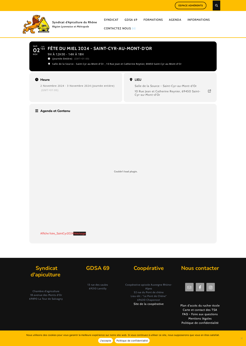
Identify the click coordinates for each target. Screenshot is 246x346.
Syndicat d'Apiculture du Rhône (74, 22)
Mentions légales (200, 318)
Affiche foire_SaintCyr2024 (56, 233)
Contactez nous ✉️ (120, 28)
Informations (198, 19)
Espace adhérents (190, 5)
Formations (153, 19)
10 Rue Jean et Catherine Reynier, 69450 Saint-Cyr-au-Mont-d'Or (167, 93)
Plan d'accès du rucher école (200, 305)
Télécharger (79, 233)
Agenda (175, 19)
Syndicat (111, 19)
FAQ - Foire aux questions (200, 314)
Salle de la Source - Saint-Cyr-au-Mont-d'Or (166, 86)
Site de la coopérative (149, 304)
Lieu (138, 80)
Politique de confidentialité (200, 323)
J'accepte (105, 340)
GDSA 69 (131, 19)
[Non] (241, 338)
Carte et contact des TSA (200, 310)
